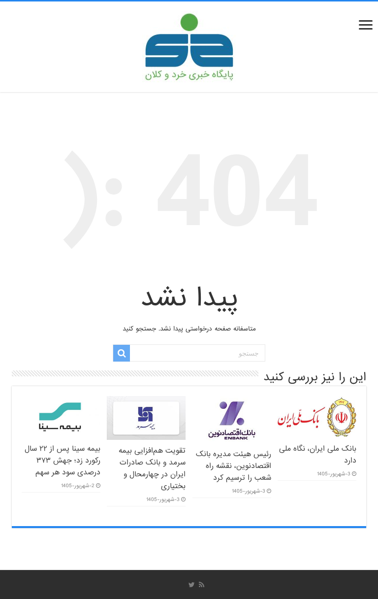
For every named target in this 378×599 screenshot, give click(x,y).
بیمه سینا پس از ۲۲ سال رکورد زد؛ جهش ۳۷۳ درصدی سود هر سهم (62, 460)
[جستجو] (121, 353)
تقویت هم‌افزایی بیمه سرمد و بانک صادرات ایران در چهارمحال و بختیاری (152, 468)
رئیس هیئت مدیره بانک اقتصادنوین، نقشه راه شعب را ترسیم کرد (233, 466)
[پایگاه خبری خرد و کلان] (189, 45)
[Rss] (201, 585)
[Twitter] (192, 585)
